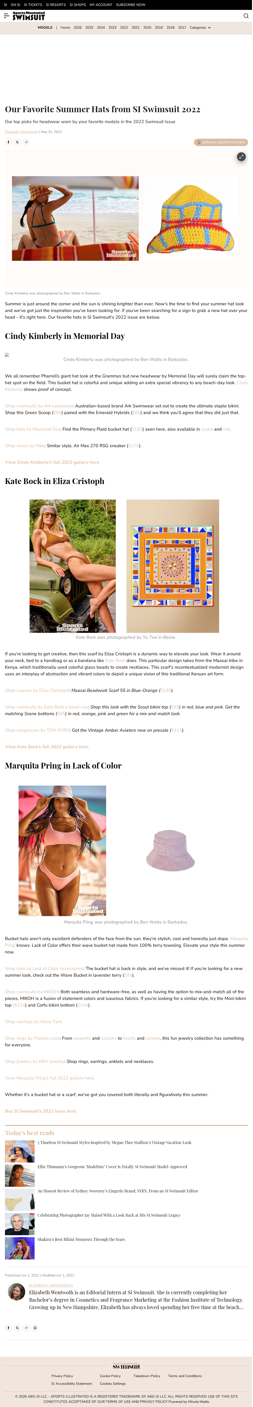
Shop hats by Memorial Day (32, 429)
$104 (82, 1005)
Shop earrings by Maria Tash (33, 1022)
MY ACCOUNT (101, 5)
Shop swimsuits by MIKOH (31, 992)
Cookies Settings (113, 1384)
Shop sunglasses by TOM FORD (37, 730)
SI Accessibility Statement (71, 1384)
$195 (165, 691)
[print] (35, 1327)
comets (153, 1038)
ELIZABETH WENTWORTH (51, 1286)
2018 (170, 28)
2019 (159, 28)
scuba (207, 429)
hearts (129, 1038)
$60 (57, 413)
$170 (133, 446)
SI (5, 5)
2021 (136, 28)
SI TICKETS (33, 5)
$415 (176, 730)
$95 (175, 707)
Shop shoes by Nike (25, 446)
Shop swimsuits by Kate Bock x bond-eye (46, 707)
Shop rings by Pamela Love (32, 1038)
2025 (89, 28)
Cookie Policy (110, 1376)
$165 (137, 429)
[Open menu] (7, 16)
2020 (147, 28)
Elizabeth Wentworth (21, 132)
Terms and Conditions (185, 1376)
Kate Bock (115, 661)
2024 (101, 28)
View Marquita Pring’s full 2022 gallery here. (50, 1078)
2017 (182, 28)
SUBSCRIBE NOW (130, 5)
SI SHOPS (78, 5)
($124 (19, 1005)
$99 (128, 975)
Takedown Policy (147, 1376)
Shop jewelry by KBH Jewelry (34, 1062)
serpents (82, 1038)
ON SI (15, 5)
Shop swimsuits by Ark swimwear (39, 406)
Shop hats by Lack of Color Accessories (44, 969)
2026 (78, 28)
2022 (124, 28)
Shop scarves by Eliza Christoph (37, 691)
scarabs (109, 1038)
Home (65, 28)
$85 (61, 714)
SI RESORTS (56, 5)
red (226, 429)
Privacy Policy (62, 1376)
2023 (112, 28)
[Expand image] (241, 156)
